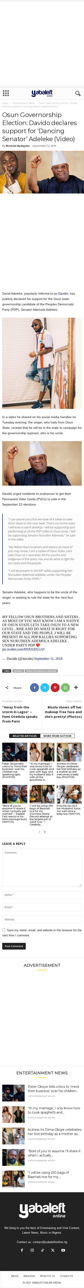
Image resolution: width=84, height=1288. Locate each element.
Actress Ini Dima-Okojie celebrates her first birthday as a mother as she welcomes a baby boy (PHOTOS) (69, 770)
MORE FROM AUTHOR (57, 736)
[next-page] (45, 832)
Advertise (29, 1275)
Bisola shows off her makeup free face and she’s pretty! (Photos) (63, 712)
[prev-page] (39, 832)
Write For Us (47, 1275)
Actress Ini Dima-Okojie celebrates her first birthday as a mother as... (55, 1132)
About (14, 1275)
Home (5, 103)
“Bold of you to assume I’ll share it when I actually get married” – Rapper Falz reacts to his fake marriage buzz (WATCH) (14, 813)
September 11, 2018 (48, 659)
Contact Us (66, 1275)
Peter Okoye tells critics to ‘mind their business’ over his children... (53, 1089)
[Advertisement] (42, 44)
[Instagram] (32, 1250)
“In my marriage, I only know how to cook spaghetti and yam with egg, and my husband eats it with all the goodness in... (42, 771)
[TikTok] (42, 1250)
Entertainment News (23, 103)
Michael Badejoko (18, 145)
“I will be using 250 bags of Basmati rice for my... (48, 1175)
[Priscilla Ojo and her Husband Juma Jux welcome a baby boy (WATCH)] (69, 794)
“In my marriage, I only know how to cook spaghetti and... (54, 1110)
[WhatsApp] (65, 687)
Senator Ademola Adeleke (41, 671)
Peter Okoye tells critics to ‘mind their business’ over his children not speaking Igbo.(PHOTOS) (14, 770)
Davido (63, 293)
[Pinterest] (55, 687)
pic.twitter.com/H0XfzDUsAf (23, 649)
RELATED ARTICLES (25, 736)
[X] (44, 687)
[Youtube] (62, 1250)
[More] (76, 687)
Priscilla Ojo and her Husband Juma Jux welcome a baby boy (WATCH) (68, 809)
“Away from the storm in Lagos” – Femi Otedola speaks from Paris (20, 714)
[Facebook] (34, 687)
